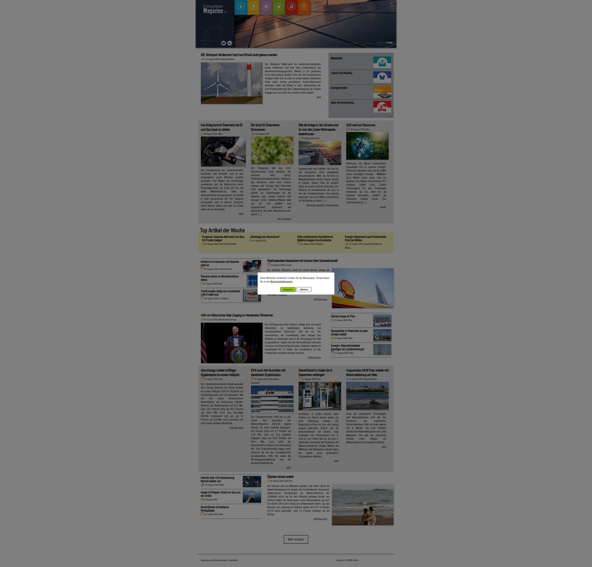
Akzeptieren (288, 289)
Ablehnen (304, 289)
